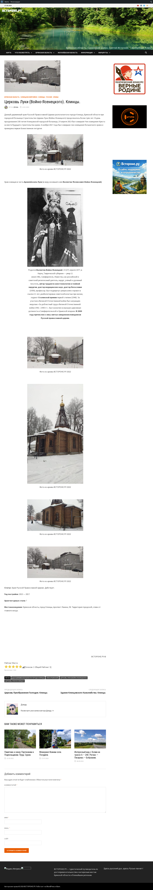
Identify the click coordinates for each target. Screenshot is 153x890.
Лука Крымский (52, 678)
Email (7, 828)
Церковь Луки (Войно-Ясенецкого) (73, 678)
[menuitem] (2, 2)
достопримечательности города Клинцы (28, 678)
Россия (49, 97)
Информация (87, 52)
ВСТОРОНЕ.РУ (30, 886)
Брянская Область (11, 97)
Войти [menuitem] (7, 2)
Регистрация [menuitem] (15, 2)
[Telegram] (144, 5)
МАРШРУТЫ (103, 52)
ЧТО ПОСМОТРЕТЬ (22, 52)
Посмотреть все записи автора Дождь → (37, 710)
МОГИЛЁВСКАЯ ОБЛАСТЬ (68, 52)
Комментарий (10, 785)
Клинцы (41, 97)
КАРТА (8, 52)
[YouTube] (138, 5)
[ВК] (141, 5)
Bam (58, 886)
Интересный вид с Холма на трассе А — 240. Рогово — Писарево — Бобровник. (87, 755)
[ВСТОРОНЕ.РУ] (76, 28)
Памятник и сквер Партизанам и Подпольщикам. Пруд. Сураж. (19, 753)
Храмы (55, 97)
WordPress (50, 886)
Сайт (6, 839)
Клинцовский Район (29, 97)
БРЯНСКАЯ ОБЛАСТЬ (44, 52)
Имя (6, 818)
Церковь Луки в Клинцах (14, 681)
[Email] (147, 5)
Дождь (16, 107)
